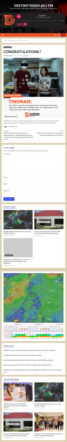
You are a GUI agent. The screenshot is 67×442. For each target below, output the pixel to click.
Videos (63, 35)
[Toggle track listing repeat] (25, 24)
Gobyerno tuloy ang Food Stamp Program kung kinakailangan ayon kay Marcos (50, 133)
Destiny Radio (8, 55)
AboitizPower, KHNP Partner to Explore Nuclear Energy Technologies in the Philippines (18, 247)
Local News (8, 399)
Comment (7, 154)
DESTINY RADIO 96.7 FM (33, 6)
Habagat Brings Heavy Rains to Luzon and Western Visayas (18, 219)
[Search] (59, 35)
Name (5, 177)
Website (6, 191)
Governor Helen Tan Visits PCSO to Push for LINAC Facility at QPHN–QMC (27, 365)
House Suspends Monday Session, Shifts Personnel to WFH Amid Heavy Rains (49, 219)
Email (5, 184)
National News (7, 47)
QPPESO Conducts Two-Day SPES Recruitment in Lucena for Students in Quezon (29, 350)
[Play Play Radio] (19, 16)
